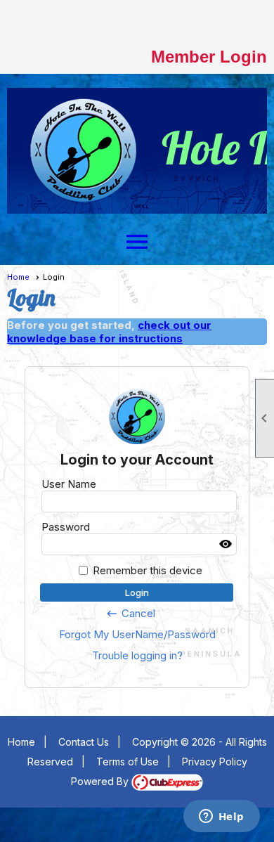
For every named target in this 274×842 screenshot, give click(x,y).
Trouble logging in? (137, 655)
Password (65, 526)
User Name (68, 484)
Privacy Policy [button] (214, 761)
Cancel (130, 614)
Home (18, 277)
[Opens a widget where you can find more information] (221, 817)
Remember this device (147, 570)
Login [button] (137, 592)
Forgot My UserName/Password (137, 634)
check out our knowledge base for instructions (109, 331)
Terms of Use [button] (127, 761)
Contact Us (83, 742)
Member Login (209, 56)
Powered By (101, 781)
